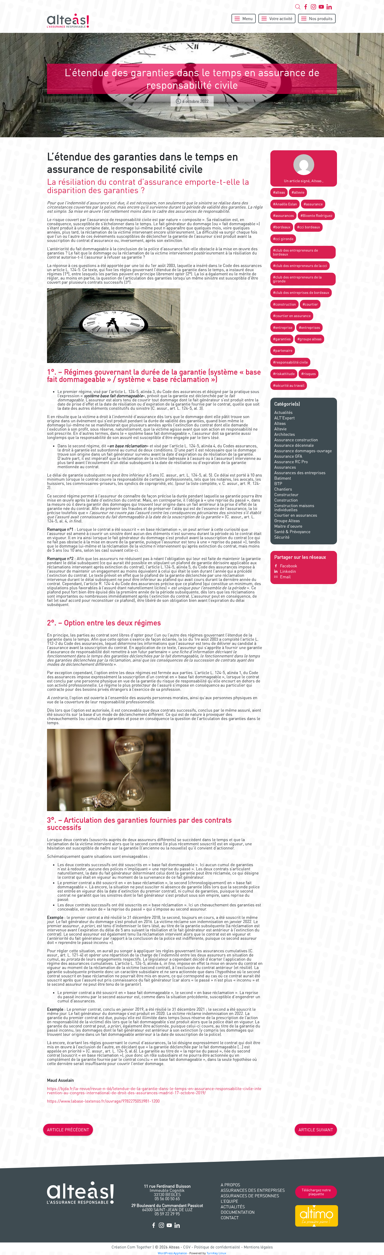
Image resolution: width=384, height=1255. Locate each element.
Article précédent (68, 1129)
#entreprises (309, 327)
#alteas (279, 192)
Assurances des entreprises (299, 472)
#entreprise (282, 327)
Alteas (280, 423)
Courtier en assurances (295, 515)
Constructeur (286, 494)
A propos (230, 1184)
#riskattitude (284, 373)
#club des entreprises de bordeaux (301, 292)
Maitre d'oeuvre (288, 526)
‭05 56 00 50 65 (167, 1199)
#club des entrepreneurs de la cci (300, 265)
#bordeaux (281, 227)
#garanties (282, 339)
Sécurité (281, 537)
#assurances (283, 215)
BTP (278, 483)
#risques (308, 373)
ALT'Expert (284, 417)
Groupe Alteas (287, 520)
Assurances (285, 467)
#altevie (298, 192)
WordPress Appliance (172, 1253)
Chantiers (283, 489)
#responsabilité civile (290, 362)
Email (285, 577)
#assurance (313, 204)
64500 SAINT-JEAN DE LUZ (167, 1207)
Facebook (288, 566)
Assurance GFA (288, 456)
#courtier (310, 304)
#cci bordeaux (308, 227)
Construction (286, 500)
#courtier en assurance (292, 315)
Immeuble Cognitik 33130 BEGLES (167, 1190)
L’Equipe (229, 1201)
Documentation (238, 1212)
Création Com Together (132, 1247)
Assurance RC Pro (291, 461)
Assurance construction (296, 439)
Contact (230, 1217)
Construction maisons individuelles (294, 507)
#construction (284, 304)
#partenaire (282, 350)
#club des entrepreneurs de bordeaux (295, 252)
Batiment (282, 478)
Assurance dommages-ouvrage (303, 450)
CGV (186, 1247)
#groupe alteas (309, 339)
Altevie (280, 428)
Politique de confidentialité (217, 1247)
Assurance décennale (294, 445)
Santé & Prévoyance (292, 531)
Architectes (284, 434)
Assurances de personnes (250, 1195)
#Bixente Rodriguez (316, 215)
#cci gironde (283, 238)
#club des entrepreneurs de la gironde (297, 279)
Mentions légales (258, 1247)
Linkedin (288, 571)
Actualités (283, 412)
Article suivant (316, 1129)
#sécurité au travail (288, 385)
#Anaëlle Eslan (285, 204)
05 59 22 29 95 (167, 1214)
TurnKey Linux (216, 1253)
